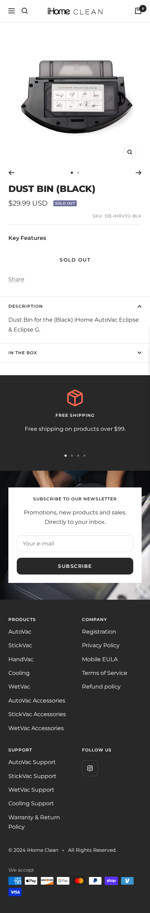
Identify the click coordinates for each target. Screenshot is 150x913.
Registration (99, 631)
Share (16, 279)
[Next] (139, 172)
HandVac (20, 659)
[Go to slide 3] (78, 456)
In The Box (22, 352)
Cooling (19, 673)
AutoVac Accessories (36, 700)
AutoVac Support (32, 762)
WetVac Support (31, 789)
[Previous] (11, 172)
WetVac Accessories (36, 728)
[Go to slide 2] (78, 173)
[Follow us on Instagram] (90, 768)
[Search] (25, 11)
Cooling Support (31, 803)
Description (25, 306)
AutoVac (19, 631)
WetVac (19, 686)
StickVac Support (32, 776)
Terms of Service (104, 673)
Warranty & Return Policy (34, 822)
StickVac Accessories (37, 714)
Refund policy (101, 686)
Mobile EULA (100, 659)
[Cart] (138, 11)
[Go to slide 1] (72, 173)
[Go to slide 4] (84, 456)
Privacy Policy (101, 645)
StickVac (20, 645)
